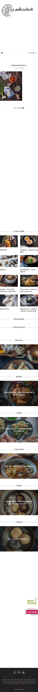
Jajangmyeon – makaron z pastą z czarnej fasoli (28, 310)
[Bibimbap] (9, 241)
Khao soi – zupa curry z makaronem (19, 466)
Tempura (19, 357)
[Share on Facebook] (17, 108)
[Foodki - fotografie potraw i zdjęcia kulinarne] (32, 609)
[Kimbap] (9, 261)
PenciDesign (19, 685)
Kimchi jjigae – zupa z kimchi (28, 271)
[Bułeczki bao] (9, 300)
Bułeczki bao (4, 309)
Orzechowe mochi (19, 539)
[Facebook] (29, 53)
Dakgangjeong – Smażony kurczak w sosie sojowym (19, 393)
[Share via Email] (23, 108)
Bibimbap (3, 250)
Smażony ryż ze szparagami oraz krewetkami (19, 429)
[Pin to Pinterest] (21, 108)
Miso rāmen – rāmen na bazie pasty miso (28, 290)
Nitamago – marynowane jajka (29, 251)
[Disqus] (19, 139)
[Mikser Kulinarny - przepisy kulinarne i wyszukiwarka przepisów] (32, 598)
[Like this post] (15, 108)
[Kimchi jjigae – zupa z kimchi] (29, 261)
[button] (2, 357)
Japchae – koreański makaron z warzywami (8, 290)
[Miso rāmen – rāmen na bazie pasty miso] (29, 281)
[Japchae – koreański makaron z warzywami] (9, 281)
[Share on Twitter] (19, 108)
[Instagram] (31, 53)
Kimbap (2, 270)
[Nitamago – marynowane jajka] (29, 241)
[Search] (36, 53)
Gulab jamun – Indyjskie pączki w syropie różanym (19, 502)
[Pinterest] (33, 53)
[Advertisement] (19, 31)
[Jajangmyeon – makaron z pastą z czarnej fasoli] (29, 300)
